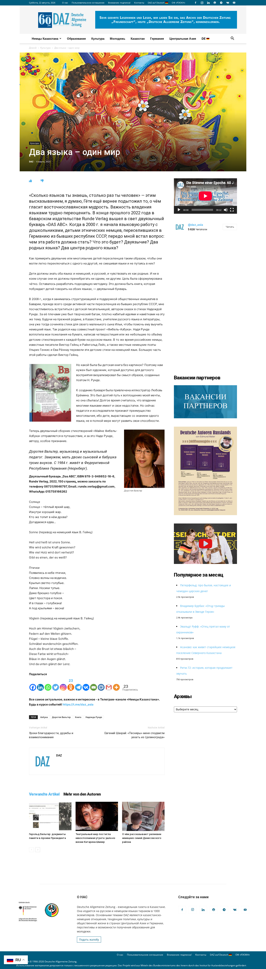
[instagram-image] (205, 267)
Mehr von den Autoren (82, 794)
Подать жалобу (89, 939)
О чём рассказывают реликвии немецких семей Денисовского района (141, 838)
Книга (78, 717)
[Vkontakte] (86, 684)
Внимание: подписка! (119, 2)
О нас (65, 2)
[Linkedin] (208, 2)
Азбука (44, 717)
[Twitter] (55, 684)
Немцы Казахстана (45, 38)
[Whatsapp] (48, 684)
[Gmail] (108, 684)
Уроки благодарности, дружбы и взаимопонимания (51, 735)
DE (204, 38)
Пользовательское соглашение (88, 2)
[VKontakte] (228, 2)
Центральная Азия (182, 38)
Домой (33, 47)
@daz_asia (195, 225)
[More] (116, 684)
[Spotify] (215, 2)
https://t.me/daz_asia (78, 704)
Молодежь (117, 38)
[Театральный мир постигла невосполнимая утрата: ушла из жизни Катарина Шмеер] (97, 816)
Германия (157, 38)
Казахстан (138, 38)
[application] (205, 196)
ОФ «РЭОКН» (178, 2)
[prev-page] (31, 849)
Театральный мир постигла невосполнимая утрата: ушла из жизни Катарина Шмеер (95, 838)
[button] (232, 39)
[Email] (93, 684)
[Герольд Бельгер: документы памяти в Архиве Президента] (50, 816)
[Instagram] (202, 2)
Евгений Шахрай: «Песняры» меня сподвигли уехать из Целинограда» (135, 735)
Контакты (139, 2)
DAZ (31, 161)
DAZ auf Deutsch (156, 2)
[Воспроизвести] (179, 210)
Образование (76, 38)
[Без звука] (226, 210)
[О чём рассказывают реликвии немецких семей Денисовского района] (143, 816)
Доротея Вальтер (61, 717)
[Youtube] (234, 2)
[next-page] (37, 849)
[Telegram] (221, 2)
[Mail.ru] (101, 684)
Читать (230, 226)
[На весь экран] (232, 210)
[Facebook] (195, 2)
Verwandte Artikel (44, 794)
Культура (97, 38)
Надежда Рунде (93, 717)
